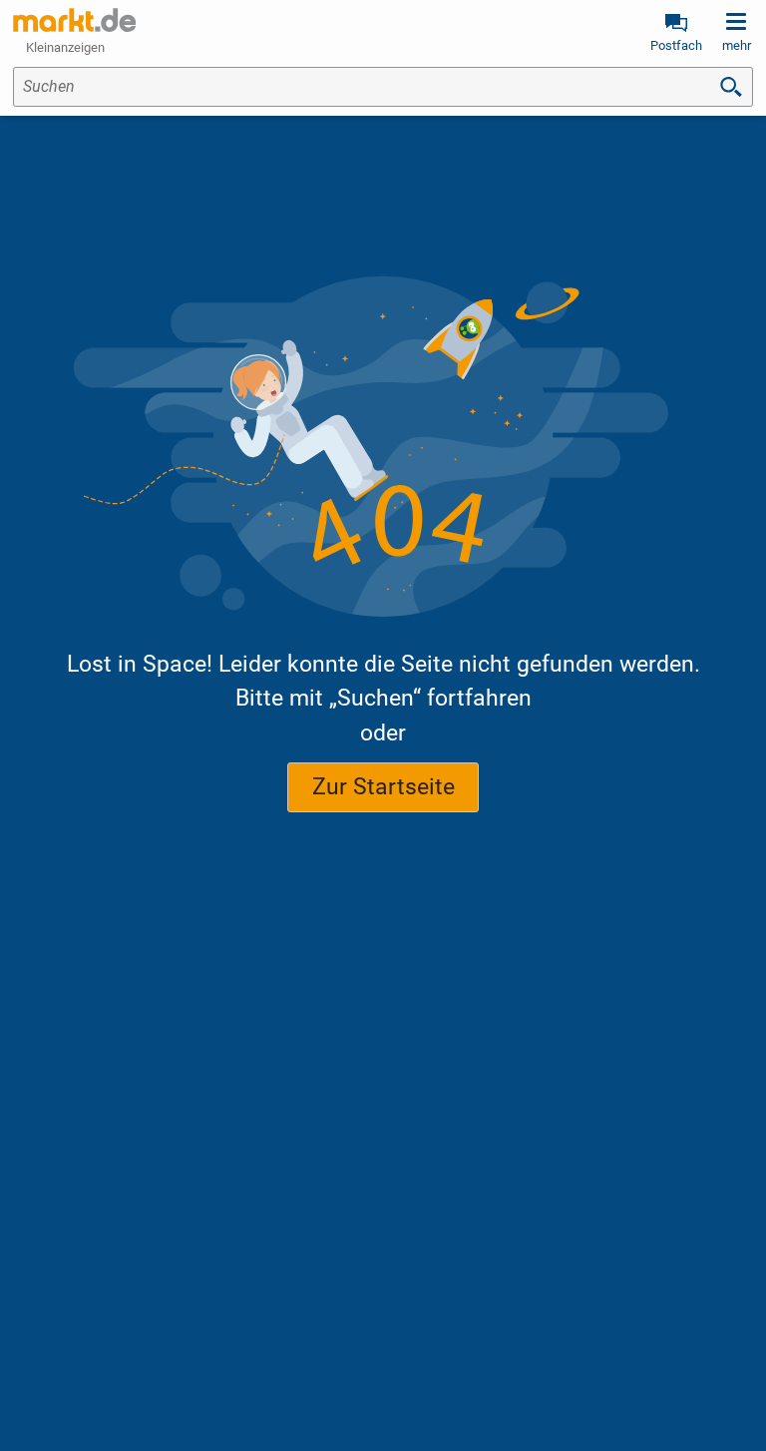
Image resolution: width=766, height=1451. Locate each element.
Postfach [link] (676, 45)
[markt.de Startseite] (74, 20)
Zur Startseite (383, 786)
